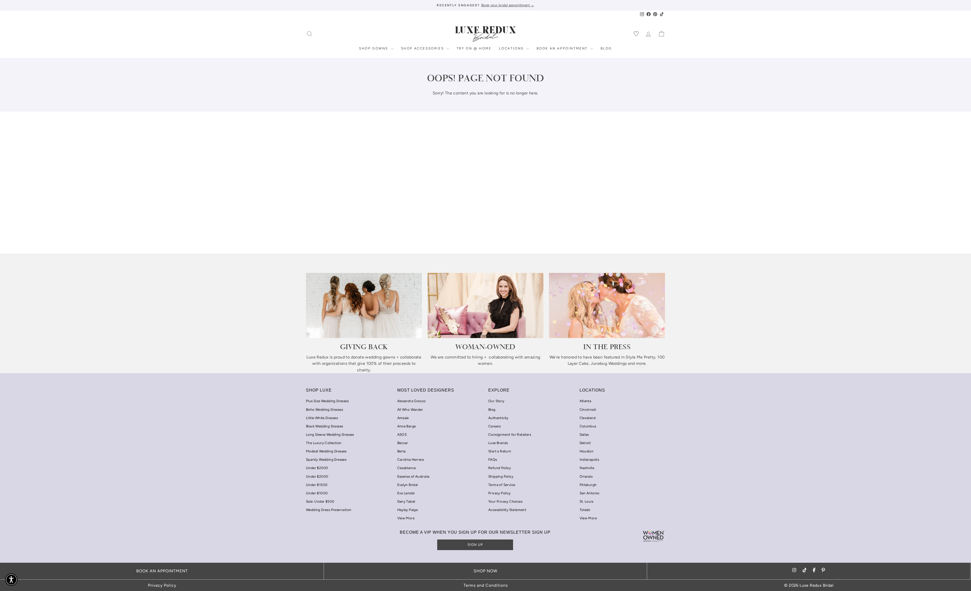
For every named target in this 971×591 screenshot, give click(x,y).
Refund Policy (499, 468)
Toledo (585, 510)
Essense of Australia (413, 476)
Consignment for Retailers (509, 434)
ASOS (402, 434)
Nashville (587, 468)
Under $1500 (316, 485)
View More (406, 518)
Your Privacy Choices (505, 501)
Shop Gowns (374, 48)
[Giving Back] (364, 305)
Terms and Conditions (486, 585)
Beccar (402, 443)
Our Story (496, 401)
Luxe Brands (498, 443)
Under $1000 (317, 493)
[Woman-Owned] (486, 305)
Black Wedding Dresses (324, 426)
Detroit (585, 443)
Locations (512, 48)
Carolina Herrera (410, 459)
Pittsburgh (588, 485)
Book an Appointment (563, 48)
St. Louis (586, 501)
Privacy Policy (499, 493)
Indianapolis (589, 459)
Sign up (475, 545)
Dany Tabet (406, 501)
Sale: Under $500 (320, 501)
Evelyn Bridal (407, 485)
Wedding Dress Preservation (328, 510)
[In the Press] (607, 305)
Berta (401, 451)
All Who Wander (410, 409)
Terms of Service (501, 485)
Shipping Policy (500, 476)
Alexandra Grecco (411, 401)
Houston (587, 451)
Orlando (586, 476)
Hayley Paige (407, 510)
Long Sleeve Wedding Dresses (330, 434)
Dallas (584, 434)
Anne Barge (406, 426)
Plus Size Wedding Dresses (327, 401)
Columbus (588, 426)
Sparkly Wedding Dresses (326, 459)
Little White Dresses (322, 418)
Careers (494, 426)
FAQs (492, 459)
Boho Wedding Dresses (324, 409)
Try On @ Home (474, 48)
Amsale (403, 418)
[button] (11, 579)
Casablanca (406, 468)
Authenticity (498, 418)
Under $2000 (317, 476)
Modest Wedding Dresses (326, 451)
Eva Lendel (406, 493)
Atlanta (585, 401)
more (641, 363)
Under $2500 (317, 468)
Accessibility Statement (507, 510)
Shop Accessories (423, 48)
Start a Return (499, 451)
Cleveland (588, 418)
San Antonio (590, 493)
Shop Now (485, 571)
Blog (606, 48)
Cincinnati (588, 409)
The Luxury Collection (323, 443)
